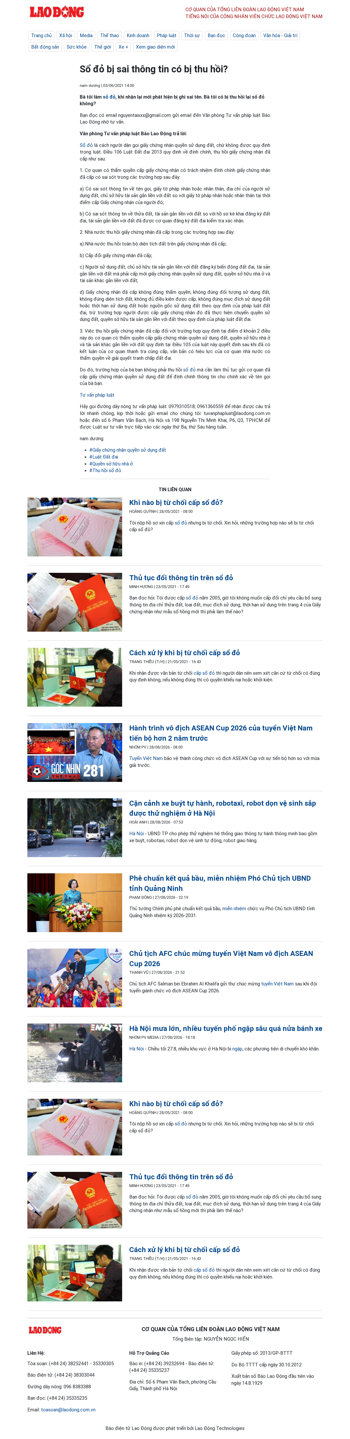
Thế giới (102, 47)
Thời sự (192, 35)
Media (86, 35)
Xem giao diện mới (155, 47)
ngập (237, 1049)
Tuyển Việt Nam (146, 758)
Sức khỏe (77, 47)
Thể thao (109, 35)
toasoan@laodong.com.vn (68, 1410)
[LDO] (74, 528)
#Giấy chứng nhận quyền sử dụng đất (127, 450)
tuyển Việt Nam (277, 984)
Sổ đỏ (86, 145)
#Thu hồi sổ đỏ (105, 470)
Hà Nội (136, 833)
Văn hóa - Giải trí (280, 35)
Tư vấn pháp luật (97, 395)
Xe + (123, 47)
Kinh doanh (138, 35)
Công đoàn (244, 35)
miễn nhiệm (234, 908)
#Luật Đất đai (103, 457)
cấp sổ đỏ (204, 673)
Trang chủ (41, 35)
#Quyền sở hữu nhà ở (111, 464)
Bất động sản (45, 47)
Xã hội (65, 35)
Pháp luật (166, 35)
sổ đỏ (109, 97)
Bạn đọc (216, 35)
